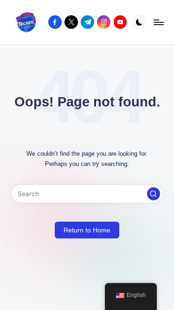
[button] (153, 193)
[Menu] (158, 22)
